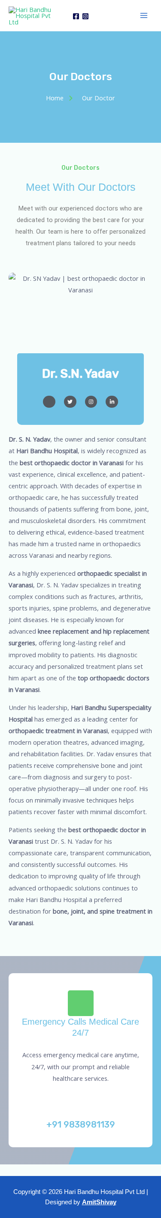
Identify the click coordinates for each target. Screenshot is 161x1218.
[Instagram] (85, 16)
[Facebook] (76, 16)
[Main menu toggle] (143, 15)
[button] (80, 1170)
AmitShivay (99, 1202)
